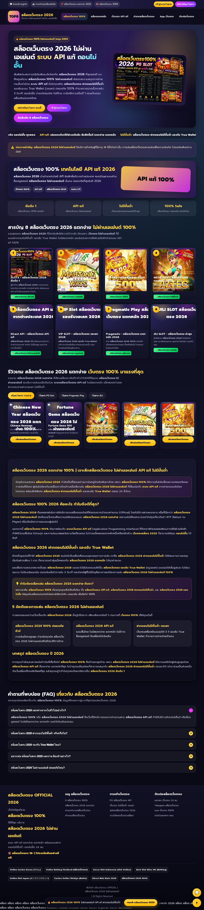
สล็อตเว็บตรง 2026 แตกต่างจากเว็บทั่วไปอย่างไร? (101, 710)
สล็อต (3, 903)
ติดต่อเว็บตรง (186, 16)
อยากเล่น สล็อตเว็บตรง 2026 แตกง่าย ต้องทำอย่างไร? (101, 756)
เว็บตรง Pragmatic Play (73, 395)
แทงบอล (74, 908)
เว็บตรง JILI (97, 395)
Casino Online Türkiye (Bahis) (70, 878)
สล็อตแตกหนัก (98, 16)
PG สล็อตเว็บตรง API (120, 800)
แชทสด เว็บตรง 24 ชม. (166, 800)
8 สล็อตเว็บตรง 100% (76, 800)
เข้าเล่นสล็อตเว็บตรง (26, 439)
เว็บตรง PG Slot (46, 395)
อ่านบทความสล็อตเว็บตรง (77, 810)
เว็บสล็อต (52, 908)
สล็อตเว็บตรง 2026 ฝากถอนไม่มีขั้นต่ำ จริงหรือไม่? (101, 733)
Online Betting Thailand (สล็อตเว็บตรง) (67, 869)
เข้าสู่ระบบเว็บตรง (164, 4)
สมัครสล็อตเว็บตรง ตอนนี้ (29, 108)
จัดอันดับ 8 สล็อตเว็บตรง (33, 118)
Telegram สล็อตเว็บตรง (167, 805)
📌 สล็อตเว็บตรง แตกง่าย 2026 (76, 4)
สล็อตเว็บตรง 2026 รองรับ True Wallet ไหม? (101, 744)
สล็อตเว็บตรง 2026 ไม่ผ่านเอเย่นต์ (102, 891)
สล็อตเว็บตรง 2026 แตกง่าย (79, 805)
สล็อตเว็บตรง (38, 903)
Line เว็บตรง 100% (164, 810)
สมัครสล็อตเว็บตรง (185, 4)
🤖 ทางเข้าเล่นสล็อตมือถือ (44, 4)
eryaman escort (108, 908)
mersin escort (88, 908)
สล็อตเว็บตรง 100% (74, 16)
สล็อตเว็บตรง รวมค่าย (21, 395)
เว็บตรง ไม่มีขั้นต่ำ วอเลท (122, 805)
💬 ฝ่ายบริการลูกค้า (18, 4)
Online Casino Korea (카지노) (25, 869)
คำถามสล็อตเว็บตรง (144, 16)
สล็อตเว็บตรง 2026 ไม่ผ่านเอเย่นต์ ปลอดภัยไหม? (101, 767)
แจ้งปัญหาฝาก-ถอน (164, 815)
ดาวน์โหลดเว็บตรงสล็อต (122, 815)
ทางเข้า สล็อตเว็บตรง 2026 (140, 902)
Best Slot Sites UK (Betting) (151, 869)
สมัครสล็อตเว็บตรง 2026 (122, 810)
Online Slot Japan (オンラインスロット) (29, 878)
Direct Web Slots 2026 (104, 878)
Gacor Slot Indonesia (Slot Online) (112, 869)
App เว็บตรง (167, 16)
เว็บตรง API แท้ (120, 16)
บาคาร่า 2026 (167, 903)
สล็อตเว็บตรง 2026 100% (135, 878)
